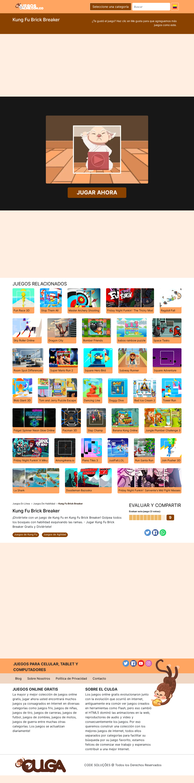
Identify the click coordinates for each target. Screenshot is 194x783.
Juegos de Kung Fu (25, 534)
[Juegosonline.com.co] (29, 6)
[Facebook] (155, 532)
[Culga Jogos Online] (40, 764)
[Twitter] (147, 532)
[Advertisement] (97, 65)
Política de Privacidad (71, 678)
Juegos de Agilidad (55, 534)
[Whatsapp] (163, 532)
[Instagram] (148, 663)
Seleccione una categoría (110, 7)
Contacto (99, 678)
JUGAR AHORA (97, 192)
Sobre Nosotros (38, 678)
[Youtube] (141, 663)
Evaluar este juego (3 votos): (145, 511)
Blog (18, 678)
